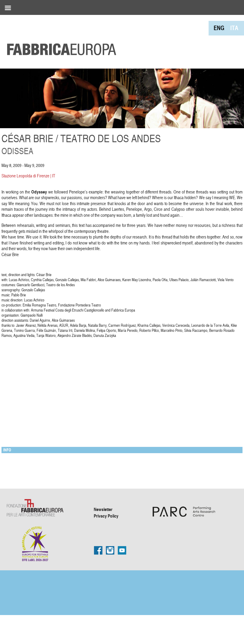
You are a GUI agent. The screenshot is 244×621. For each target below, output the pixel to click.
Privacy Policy (106, 515)
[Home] (59, 36)
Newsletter (103, 509)
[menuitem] (219, 28)
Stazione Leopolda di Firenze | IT (28, 176)
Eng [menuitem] (219, 28)
